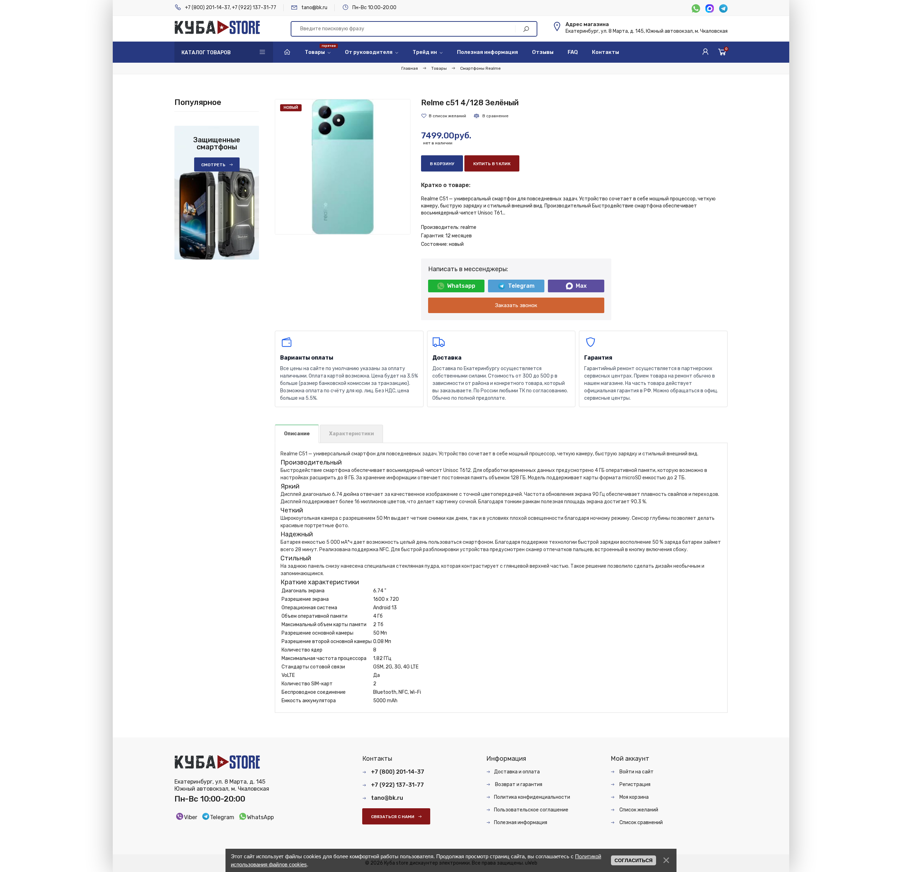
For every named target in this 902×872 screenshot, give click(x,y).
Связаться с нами (392, 816)
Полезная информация (520, 823)
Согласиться (633, 860)
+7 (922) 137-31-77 (254, 8)
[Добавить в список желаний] (443, 116)
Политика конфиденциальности (532, 797)
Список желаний (638, 810)
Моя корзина (633, 797)
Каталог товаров (206, 53)
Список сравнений (640, 823)
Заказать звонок (516, 305)
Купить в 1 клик (492, 163)
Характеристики (351, 434)
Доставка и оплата (517, 772)
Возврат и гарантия (518, 784)
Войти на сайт (636, 772)
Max (581, 285)
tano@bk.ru (314, 8)
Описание (297, 434)
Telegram (521, 285)
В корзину (442, 163)
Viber (190, 817)
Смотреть (213, 164)
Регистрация (634, 784)
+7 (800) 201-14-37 (207, 8)
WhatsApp (260, 817)
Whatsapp (461, 285)
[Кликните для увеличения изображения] (342, 167)
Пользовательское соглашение (531, 810)
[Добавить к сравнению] (490, 116)
